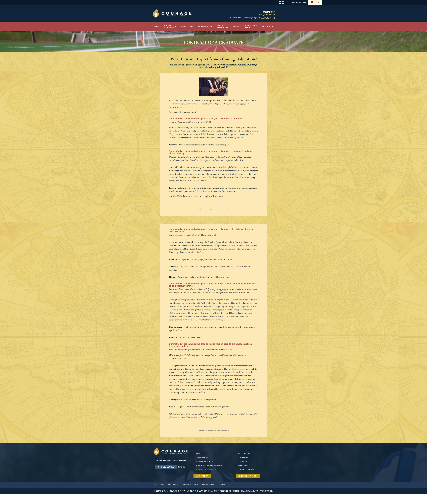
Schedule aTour (251, 26)
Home (157, 26)
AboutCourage (169, 26)
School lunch (208, 485)
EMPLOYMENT (243, 465)
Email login (173, 485)
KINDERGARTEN (202, 457)
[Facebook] (280, 2)
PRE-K (198, 453)
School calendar (190, 485)
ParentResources (222, 26)
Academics (204, 26)
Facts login (158, 485)
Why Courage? (244, 453)
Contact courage (246, 469)
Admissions (187, 26)
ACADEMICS (242, 461)
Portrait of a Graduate (206, 469)
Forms (222, 485)
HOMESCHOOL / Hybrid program (209, 465)
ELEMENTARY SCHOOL (204, 461)
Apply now (267, 26)
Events (236, 26)
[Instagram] (283, 2)
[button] (288, 2)
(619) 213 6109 (269, 12)
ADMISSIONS (243, 457)
